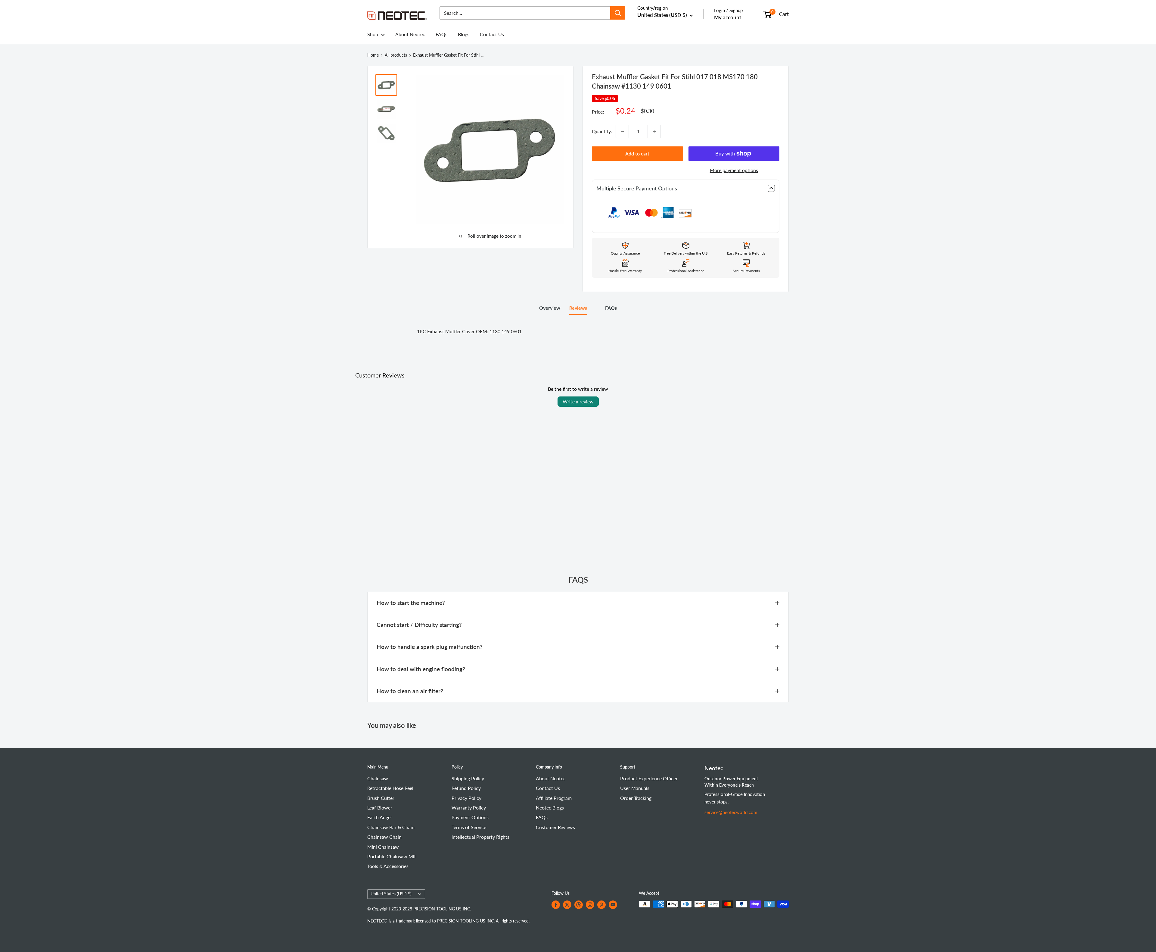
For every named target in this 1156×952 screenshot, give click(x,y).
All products (396, 55)
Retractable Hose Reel (390, 788)
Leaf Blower (379, 807)
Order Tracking (635, 798)
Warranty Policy (469, 807)
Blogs (463, 34)
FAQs (441, 34)
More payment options (734, 170)
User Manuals (634, 788)
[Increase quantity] (654, 131)
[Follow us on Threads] (578, 904)
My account (727, 17)
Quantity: (602, 131)
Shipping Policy (468, 778)
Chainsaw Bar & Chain (391, 827)
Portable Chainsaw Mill (392, 856)
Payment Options (470, 817)
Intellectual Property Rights (480, 837)
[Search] (617, 13)
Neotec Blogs (550, 807)
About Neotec (410, 34)
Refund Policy (466, 788)
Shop (372, 34)
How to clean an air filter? (410, 690)
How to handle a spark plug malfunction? (430, 646)
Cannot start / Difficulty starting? (419, 624)
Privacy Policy (466, 798)
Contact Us (492, 34)
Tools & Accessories (388, 866)
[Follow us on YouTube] (613, 904)
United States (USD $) (391, 893)
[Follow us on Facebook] (556, 904)
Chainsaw (377, 778)
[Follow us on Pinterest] (601, 904)
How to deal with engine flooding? (421, 668)
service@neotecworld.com (730, 812)
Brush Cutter (380, 798)
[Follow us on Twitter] (567, 904)
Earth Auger (379, 817)
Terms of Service (469, 827)
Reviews (578, 308)
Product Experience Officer (649, 778)
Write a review (578, 401)
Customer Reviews (555, 827)
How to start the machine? (411, 602)
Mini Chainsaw (383, 847)
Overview (549, 308)
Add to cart (637, 153)
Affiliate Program (554, 798)
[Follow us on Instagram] (590, 904)
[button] (685, 188)
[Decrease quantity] (622, 131)
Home (373, 55)
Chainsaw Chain (384, 837)
